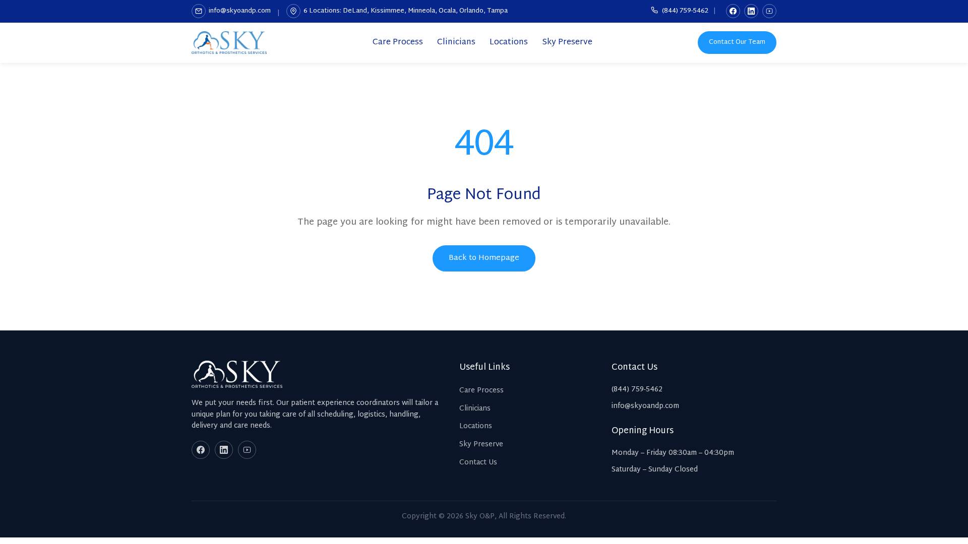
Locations (509, 42)
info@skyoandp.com (240, 11)
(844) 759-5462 (684, 11)
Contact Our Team (737, 42)
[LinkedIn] (751, 11)
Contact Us (478, 462)
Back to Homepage (484, 258)
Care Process (398, 42)
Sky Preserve (567, 42)
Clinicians (456, 42)
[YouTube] (769, 11)
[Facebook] (733, 11)
